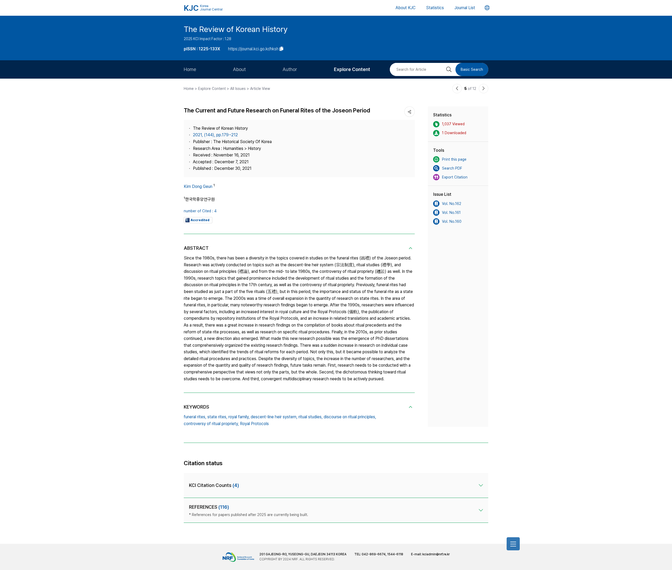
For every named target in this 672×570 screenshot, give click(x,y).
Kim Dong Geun (198, 186)
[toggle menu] (513, 543)
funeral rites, (195, 416)
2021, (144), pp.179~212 (215, 134)
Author (289, 69)
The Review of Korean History (236, 29)
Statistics (435, 7)
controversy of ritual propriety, (211, 423)
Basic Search (472, 69)
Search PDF (452, 168)
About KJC (406, 7)
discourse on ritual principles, (350, 416)
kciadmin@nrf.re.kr (436, 554)
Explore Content (352, 69)
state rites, (217, 416)
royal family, (239, 416)
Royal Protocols (254, 423)
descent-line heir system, (274, 416)
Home (190, 69)
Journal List (464, 7)
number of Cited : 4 (200, 211)
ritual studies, (310, 416)
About (239, 69)
